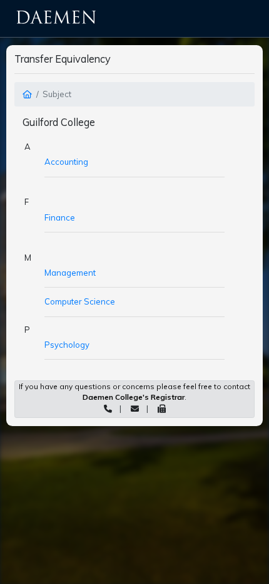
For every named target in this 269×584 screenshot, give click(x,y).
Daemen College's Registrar (134, 397)
